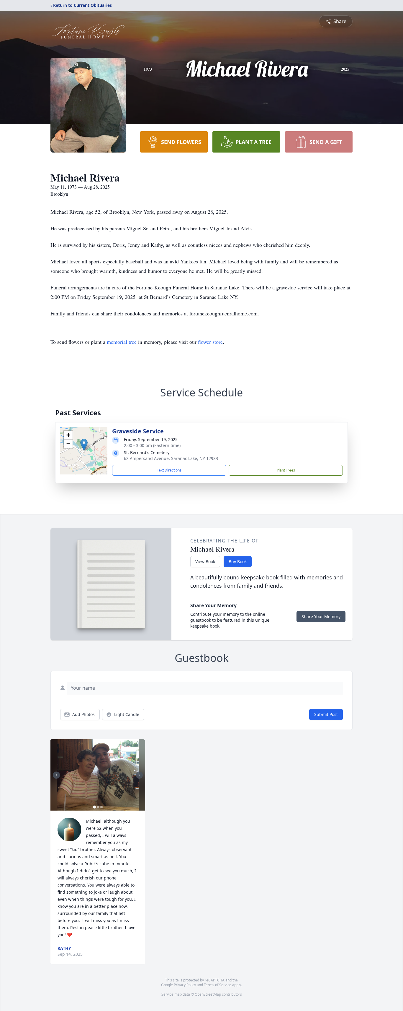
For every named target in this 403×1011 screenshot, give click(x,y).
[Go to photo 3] (101, 807)
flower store (210, 341)
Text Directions (169, 470)
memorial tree (122, 341)
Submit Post (326, 714)
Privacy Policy (185, 984)
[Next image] (139, 775)
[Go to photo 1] (94, 807)
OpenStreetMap (208, 994)
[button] (84, 445)
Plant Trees (286, 470)
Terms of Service (217, 984)
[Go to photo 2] (98, 807)
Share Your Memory (321, 616)
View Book (205, 561)
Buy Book (238, 561)
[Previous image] (56, 775)
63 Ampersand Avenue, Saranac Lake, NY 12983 (171, 458)
